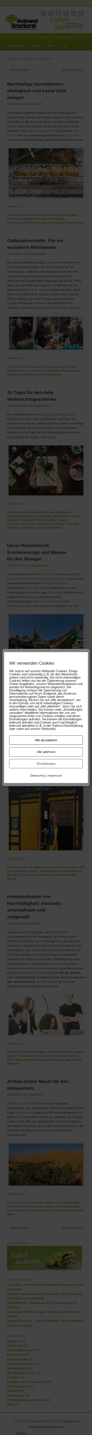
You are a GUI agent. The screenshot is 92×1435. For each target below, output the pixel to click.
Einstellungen (46, 763)
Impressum (55, 775)
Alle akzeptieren (46, 740)
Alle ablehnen (46, 752)
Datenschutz (38, 775)
